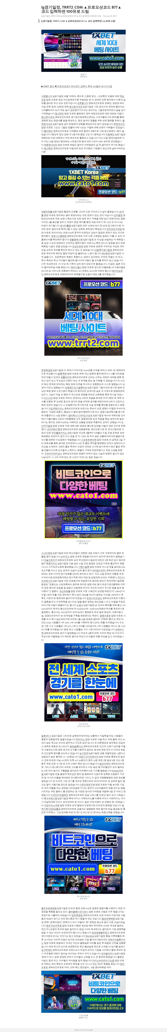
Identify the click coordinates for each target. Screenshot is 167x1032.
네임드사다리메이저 (88, 756)
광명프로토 (105, 615)
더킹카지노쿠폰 (51, 805)
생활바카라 (66, 377)
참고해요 (59, 113)
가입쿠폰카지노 (56, 408)
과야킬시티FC (99, 570)
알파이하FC (105, 763)
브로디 (80, 605)
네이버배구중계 (54, 429)
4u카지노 (65, 556)
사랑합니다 (46, 96)
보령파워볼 (46, 211)
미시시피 (48, 398)
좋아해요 (48, 131)
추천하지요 (119, 124)
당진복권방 (77, 915)
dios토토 (106, 253)
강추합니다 (82, 103)
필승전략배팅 (108, 918)
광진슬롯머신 (76, 746)
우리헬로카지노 (59, 432)
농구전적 (83, 753)
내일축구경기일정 (103, 250)
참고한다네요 (75, 106)
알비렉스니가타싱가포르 (80, 415)
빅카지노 (80, 739)
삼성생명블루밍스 (100, 932)
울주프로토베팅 (49, 908)
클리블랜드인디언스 (78, 911)
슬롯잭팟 (62, 373)
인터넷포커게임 (114, 229)
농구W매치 (46, 950)
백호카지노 (51, 563)
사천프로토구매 (87, 784)
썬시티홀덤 (65, 225)
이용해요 (110, 134)
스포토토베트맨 (88, 439)
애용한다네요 (50, 144)
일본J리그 (46, 735)
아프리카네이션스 (53, 453)
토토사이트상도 (94, 598)
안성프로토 (77, 246)
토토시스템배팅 (59, 236)
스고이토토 (46, 553)
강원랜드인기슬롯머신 (76, 387)
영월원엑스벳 (76, 239)
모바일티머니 (107, 953)
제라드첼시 (76, 267)
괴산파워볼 (64, 591)
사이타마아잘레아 (59, 795)
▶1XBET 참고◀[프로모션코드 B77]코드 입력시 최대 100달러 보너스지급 (76, 86)
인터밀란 (118, 215)
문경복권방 (46, 370)
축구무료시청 (50, 798)
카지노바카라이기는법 (103, 960)
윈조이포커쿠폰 (54, 925)
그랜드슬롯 (83, 567)
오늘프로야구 (50, 560)
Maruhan (89, 936)
